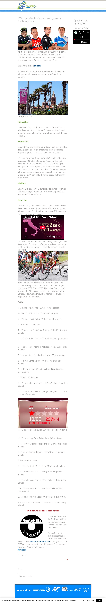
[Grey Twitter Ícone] (78, 23)
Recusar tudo (90, 600)
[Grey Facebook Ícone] (75, 23)
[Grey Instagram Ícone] (81, 23)
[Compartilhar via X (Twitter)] (22, 555)
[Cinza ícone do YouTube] (84, 23)
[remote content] (42, 227)
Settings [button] (83, 600)
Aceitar (99, 600)
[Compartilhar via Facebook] (18, 555)
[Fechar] (104, 600)
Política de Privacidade (70, 600)
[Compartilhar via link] (26, 555)
